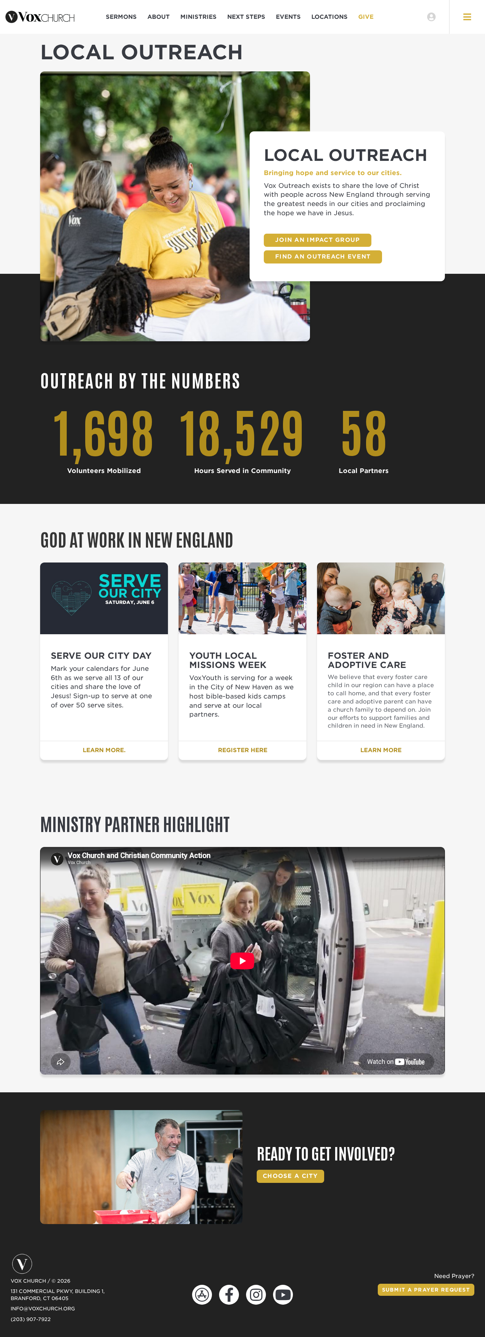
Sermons (121, 16)
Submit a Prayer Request (426, 1290)
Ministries (198, 16)
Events (288, 16)
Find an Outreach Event (323, 256)
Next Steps (246, 16)
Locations (329, 16)
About (158, 16)
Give (366, 16)
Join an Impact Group (317, 240)
